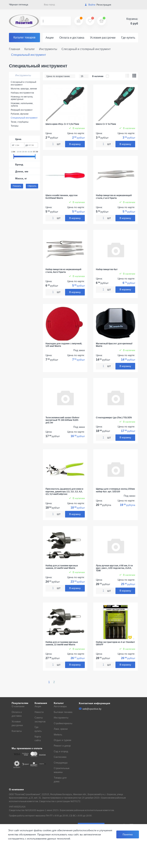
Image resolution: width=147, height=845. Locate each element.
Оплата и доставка (71, 37)
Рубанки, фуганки (20, 114)
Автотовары (60, 706)
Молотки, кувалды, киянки (24, 88)
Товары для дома (60, 779)
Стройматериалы (63, 723)
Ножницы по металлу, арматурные (22, 97)
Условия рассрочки (102, 37)
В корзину (75, 144)
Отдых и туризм (62, 740)
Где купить (128, 37)
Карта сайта (38, 738)
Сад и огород (61, 751)
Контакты (17, 731)
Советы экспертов (40, 719)
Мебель (58, 734)
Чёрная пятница (18, 4)
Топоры (14, 126)
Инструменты (23, 75)
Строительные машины (61, 770)
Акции (50, 37)
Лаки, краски (61, 729)
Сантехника (60, 757)
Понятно (128, 834)
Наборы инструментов (22, 93)
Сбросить (32, 186)
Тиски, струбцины (20, 122)
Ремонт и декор (62, 745)
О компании (18, 706)
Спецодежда (60, 762)
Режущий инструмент (22, 110)
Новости (39, 712)
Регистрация (103, 4)
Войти (91, 4)
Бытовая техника (63, 712)
